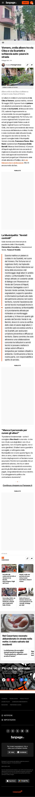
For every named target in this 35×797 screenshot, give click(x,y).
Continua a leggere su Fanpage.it (17, 485)
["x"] (17, 679)
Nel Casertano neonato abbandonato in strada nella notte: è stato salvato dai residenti (17, 640)
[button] (31, 65)
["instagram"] (8, 679)
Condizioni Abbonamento (19, 701)
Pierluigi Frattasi (16, 65)
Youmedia (4, 698)
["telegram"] (26, 679)
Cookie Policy (5, 701)
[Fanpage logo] (11, 3)
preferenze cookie (15, 705)
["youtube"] (12, 679)
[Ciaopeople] (17, 791)
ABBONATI (25, 2)
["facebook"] (21, 679)
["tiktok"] (3, 679)
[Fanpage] (17, 737)
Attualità (4, 553)
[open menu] (2, 3)
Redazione (4, 705)
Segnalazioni (14, 698)
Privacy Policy (24, 698)
